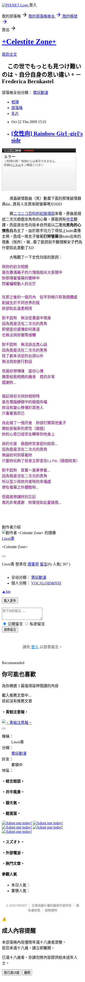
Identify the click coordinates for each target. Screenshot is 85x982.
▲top (6, 591)
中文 (70, 219)
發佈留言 (10, 629)
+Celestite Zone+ (29, 41)
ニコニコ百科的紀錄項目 (34, 214)
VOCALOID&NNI (46, 583)
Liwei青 (8, 539)
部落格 (17, 108)
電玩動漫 (40, 93)
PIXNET (22, 905)
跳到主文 (9, 54)
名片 (15, 113)
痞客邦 (33, 564)
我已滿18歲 (11, 972)
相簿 (15, 102)
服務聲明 (51, 910)
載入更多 (10, 600)
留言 (43, 564)
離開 (27, 972)
